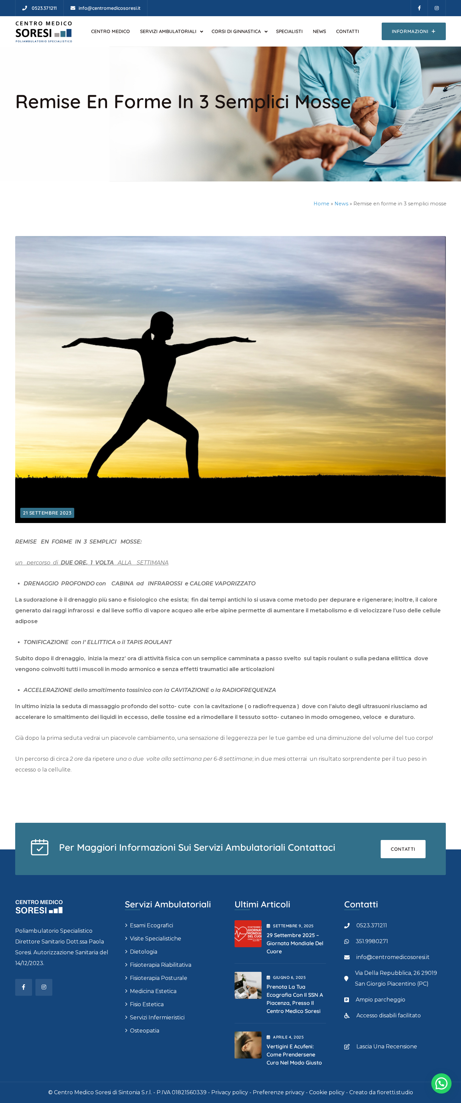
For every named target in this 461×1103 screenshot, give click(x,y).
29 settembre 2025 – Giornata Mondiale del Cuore (295, 943)
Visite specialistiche (155, 938)
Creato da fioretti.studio (381, 1092)
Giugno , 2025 (289, 977)
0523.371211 (371, 925)
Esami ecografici (151, 925)
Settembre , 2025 (293, 925)
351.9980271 (372, 941)
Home (321, 204)
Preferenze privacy (278, 1092)
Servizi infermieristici (157, 1017)
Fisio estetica (147, 1004)
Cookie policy (327, 1092)
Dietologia (143, 952)
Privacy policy (229, 1092)
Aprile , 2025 (288, 1037)
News (341, 204)
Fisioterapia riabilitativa (160, 965)
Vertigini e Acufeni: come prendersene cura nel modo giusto (294, 1054)
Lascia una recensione (386, 1046)
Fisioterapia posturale (158, 978)
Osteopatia (144, 1030)
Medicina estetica (153, 991)
